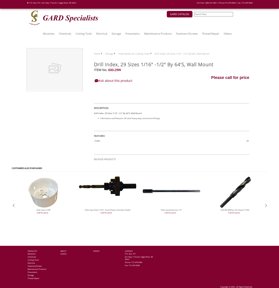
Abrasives (49, 33)
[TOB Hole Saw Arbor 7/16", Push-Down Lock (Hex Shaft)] (107, 195)
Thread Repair (210, 33)
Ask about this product (115, 80)
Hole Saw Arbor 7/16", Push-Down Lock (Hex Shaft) (107, 210)
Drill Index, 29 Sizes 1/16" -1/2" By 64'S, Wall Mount (182, 53)
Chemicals (65, 33)
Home (97, 53)
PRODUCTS (32, 251)
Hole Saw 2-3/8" (43, 210)
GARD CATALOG (179, 14)
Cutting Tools (84, 33)
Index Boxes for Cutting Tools (134, 53)
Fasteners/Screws (187, 33)
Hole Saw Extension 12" (171, 210)
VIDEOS (96, 251)
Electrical (101, 33)
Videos (228, 33)
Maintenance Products (158, 33)
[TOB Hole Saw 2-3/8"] (44, 207)
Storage (116, 33)
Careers (63, 254)
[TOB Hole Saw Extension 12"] (171, 192)
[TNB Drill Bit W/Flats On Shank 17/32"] (235, 207)
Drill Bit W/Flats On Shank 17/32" (235, 210)
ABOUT (63, 251)
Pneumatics (132, 33)
